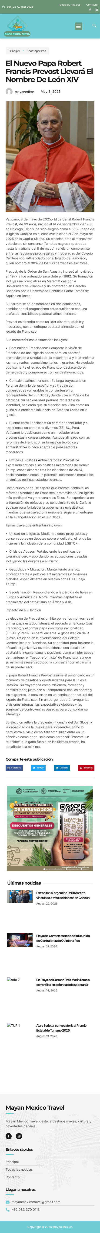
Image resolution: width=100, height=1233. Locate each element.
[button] (78, 26)
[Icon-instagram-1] (96, 10)
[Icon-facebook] (90, 10)
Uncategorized (36, 51)
